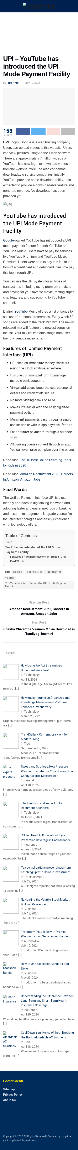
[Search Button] (71, 653)
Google (8, 240)
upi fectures (35, 571)
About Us (9, 1100)
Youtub (9, 577)
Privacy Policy (12, 1094)
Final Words (17, 561)
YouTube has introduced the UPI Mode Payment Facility (32, 550)
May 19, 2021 (32, 82)
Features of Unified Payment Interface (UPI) (38, 556)
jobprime (13, 82)
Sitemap (9, 1089)
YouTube (21, 311)
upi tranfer (54, 571)
